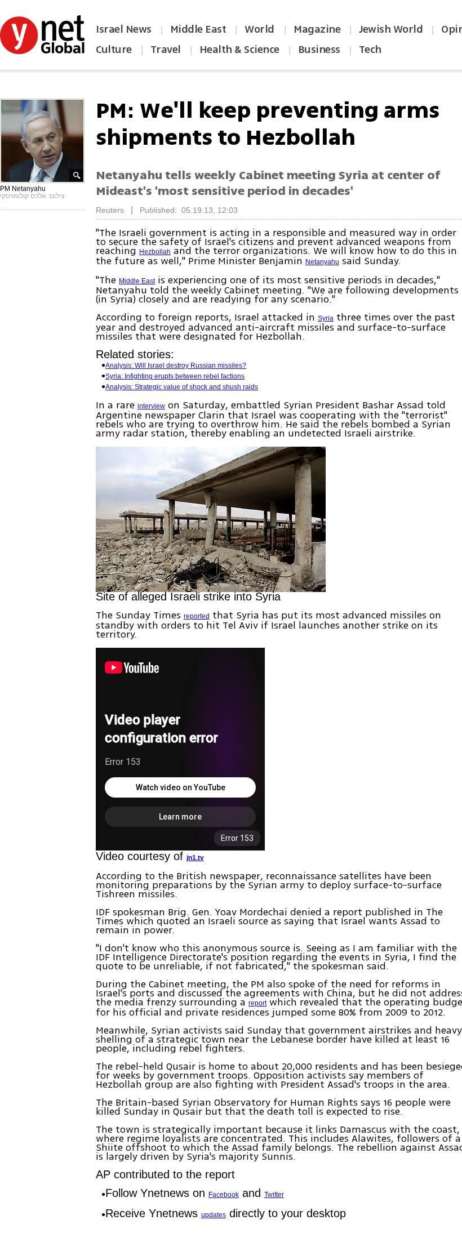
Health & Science (239, 49)
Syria (326, 318)
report (257, 1003)
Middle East (198, 29)
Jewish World (391, 29)
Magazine (317, 29)
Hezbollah (155, 252)
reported (197, 616)
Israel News (124, 29)
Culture (114, 49)
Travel (165, 49)
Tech (370, 49)
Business (319, 49)
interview (151, 406)
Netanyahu (322, 262)
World (261, 29)
